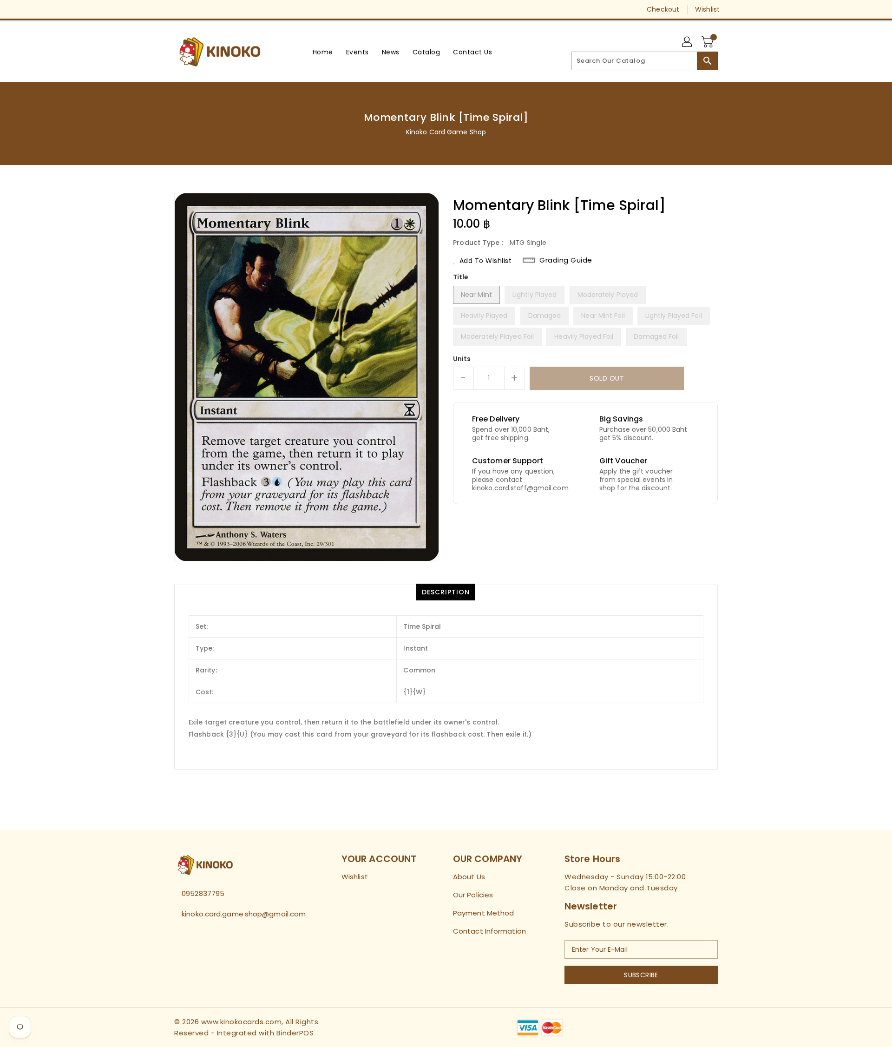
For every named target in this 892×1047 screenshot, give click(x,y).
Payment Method (483, 913)
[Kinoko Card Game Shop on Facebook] (161, 9)
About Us (469, 877)
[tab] (445, 592)
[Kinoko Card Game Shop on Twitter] (179, 9)
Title (461, 277)
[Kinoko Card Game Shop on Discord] (214, 9)
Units (462, 359)
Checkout (663, 9)
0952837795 (203, 893)
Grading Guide (565, 260)
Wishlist (707, 9)
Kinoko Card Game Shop (446, 132)
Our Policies (473, 895)
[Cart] (708, 42)
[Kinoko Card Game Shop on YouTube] (196, 9)
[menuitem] (323, 51)
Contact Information (489, 931)
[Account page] (687, 42)
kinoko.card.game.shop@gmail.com (239, 914)
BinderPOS (295, 1033)
